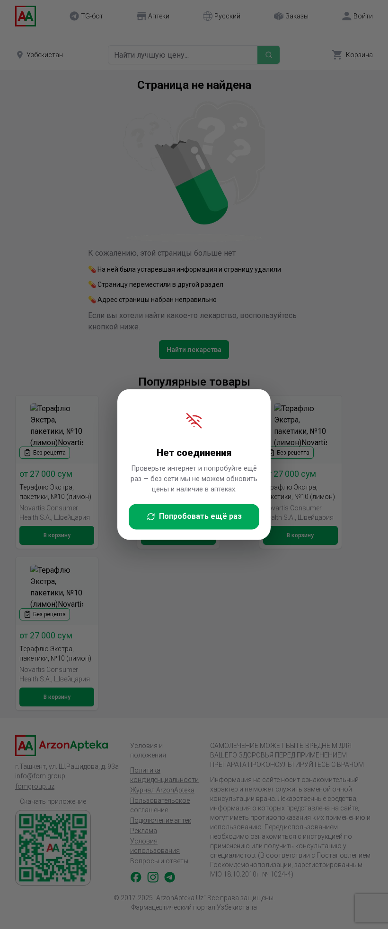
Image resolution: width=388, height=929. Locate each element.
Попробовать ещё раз (200, 516)
